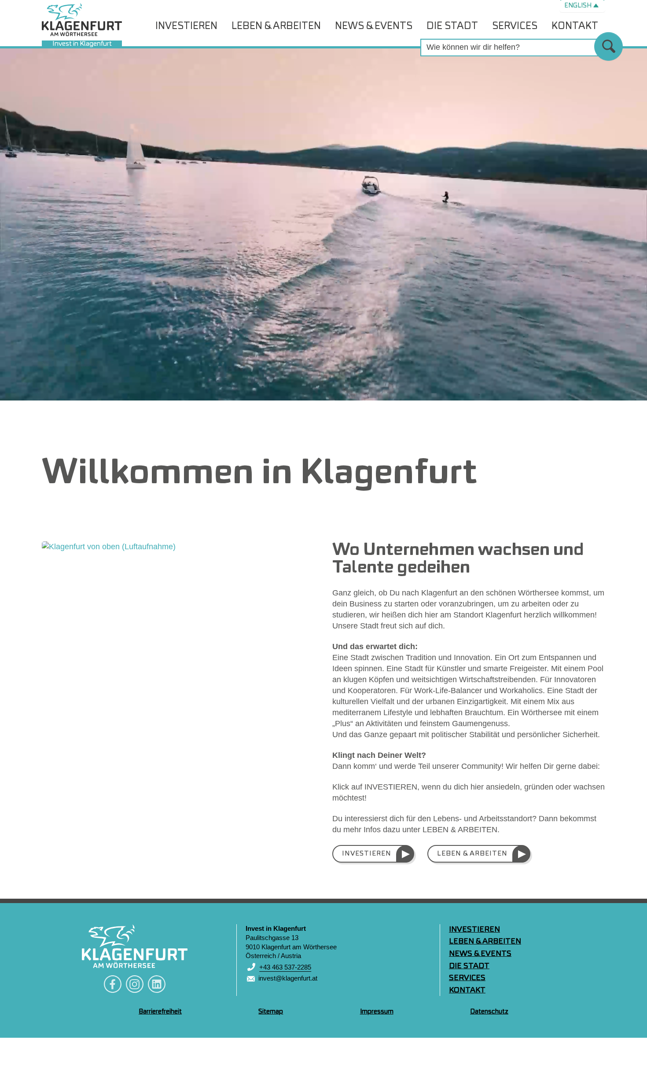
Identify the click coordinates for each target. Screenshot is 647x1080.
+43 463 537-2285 (285, 967)
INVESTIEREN (366, 853)
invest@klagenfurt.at (287, 978)
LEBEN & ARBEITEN (472, 853)
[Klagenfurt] (134, 946)
